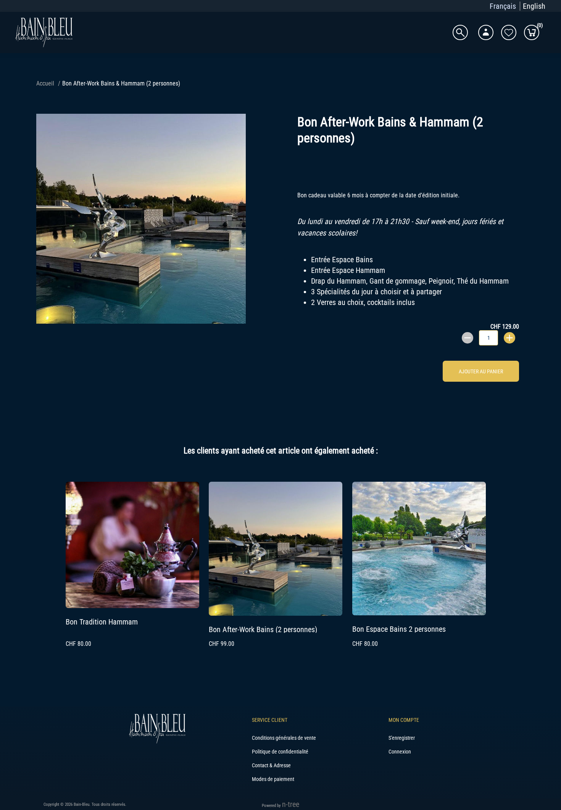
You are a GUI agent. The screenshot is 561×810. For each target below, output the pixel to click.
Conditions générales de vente (284, 738)
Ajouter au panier (481, 371)
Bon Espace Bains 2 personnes (399, 629)
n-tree (290, 804)
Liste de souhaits (508, 32)
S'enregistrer (402, 738)
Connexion (400, 752)
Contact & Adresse (271, 765)
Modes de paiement (273, 779)
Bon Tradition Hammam (102, 621)
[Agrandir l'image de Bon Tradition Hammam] (132, 605)
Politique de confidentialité (280, 752)
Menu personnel (485, 32)
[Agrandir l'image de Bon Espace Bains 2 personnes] (419, 612)
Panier (538, 26)
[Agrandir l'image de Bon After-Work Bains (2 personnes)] (275, 613)
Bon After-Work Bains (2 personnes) (263, 629)
